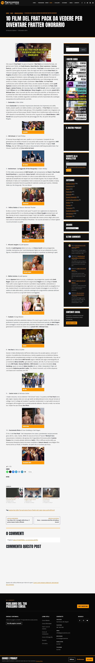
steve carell (46, 510)
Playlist (34, 510)
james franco (28, 510)
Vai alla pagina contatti (14, 623)
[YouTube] (87, 3)
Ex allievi (57, 2)
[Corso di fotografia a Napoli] (76, 117)
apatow (11, 510)
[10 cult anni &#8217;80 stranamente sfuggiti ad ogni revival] (32, 492)
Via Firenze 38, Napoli (62, 622)
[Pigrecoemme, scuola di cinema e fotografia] (10, 3)
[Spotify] (93, 3)
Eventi (46, 2)
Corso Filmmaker (47, 623)
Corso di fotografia (47, 637)
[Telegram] (90, 3)
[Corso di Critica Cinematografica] (76, 97)
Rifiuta (72, 659)
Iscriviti (58, 644)
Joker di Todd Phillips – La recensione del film (12, 498)
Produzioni (41, 2)
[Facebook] (82, 3)
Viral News (69, 216)
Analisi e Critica (19, 13)
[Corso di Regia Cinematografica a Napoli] (76, 78)
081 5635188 (83, 606)
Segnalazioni (69, 213)
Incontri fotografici (71, 197)
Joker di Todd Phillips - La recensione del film (25, 540)
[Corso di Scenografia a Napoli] (76, 104)
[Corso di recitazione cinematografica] (76, 110)
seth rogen (39, 510)
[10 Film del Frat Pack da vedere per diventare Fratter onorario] (33, 52)
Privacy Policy (39, 661)
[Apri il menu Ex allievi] (61, 3)
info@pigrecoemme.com (63, 633)
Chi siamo (64, 2)
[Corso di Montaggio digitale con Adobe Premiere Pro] (76, 84)
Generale (68, 194)
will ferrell (52, 510)
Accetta (89, 659)
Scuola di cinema (70, 211)
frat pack (21, 510)
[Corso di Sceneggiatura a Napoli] (76, 91)
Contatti (76, 2)
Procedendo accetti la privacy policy (77, 167)
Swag (71, 2)
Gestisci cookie (71, 323)
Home (7, 13)
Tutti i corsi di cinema (46, 627)
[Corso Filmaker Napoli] (76, 71)
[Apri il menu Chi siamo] (68, 3)
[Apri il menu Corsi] (37, 3)
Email (67, 161)
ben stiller (16, 510)
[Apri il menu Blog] (53, 3)
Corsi (34, 2)
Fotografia (69, 192)
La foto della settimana (72, 200)
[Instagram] (85, 3)
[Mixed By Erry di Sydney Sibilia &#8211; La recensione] (51, 492)
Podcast (68, 205)
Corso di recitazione (45, 633)
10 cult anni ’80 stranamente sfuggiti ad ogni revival (31, 498)
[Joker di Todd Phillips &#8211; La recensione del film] (14, 492)
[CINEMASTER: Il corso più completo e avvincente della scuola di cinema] (76, 65)
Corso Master (46, 620)
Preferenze (80, 659)
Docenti (44, 640)
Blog (51, 2)
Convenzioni (69, 186)
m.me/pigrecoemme (62, 638)
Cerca (67, 47)
